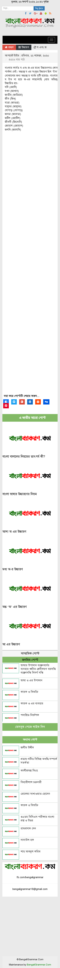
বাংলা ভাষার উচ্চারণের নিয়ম (19, 494)
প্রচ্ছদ (10, 47)
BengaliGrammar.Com (39, 964)
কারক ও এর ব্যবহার (32, 703)
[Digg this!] (46, 401)
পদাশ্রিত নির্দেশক (30, 715)
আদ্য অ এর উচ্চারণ (14, 532)
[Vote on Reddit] (38, 401)
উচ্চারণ (25, 47)
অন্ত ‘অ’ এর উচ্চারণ (14, 607)
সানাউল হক (27, 840)
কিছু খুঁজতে (39, 8)
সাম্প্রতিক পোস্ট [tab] (30, 653)
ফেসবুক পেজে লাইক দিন (30, 727)
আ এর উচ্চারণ (11, 644)
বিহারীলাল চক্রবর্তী (31, 782)
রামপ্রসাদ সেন (28, 828)
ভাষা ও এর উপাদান (31, 680)
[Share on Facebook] (6, 401)
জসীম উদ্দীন (27, 747)
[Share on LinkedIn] (30, 401)
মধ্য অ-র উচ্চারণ (12, 569)
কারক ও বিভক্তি (29, 692)
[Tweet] (14, 401)
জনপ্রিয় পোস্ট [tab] (30, 660)
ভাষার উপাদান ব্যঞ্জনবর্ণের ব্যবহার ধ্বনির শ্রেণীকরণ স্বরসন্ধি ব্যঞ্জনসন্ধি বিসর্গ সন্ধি (38, 669)
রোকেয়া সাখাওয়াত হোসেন (35, 793)
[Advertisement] (30, 265)
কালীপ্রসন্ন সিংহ (29, 770)
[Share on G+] (22, 401)
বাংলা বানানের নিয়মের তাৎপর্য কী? (23, 457)
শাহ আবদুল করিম (30, 851)
